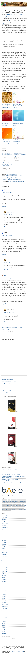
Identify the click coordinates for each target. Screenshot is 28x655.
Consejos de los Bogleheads (12, 174)
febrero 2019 (4, 529)
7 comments (21, 14)
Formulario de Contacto (6, 392)
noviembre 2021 (5, 517)
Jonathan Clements (11, 508)
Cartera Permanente (17, 502)
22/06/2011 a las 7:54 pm (9, 262)
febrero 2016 (4, 565)
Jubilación (16, 508)
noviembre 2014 (5, 589)
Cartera (5, 502)
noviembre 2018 (5, 535)
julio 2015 (4, 575)
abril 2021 (4, 521)
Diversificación (23, 502)
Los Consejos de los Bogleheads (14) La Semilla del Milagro (6, 141)
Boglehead (20, 501)
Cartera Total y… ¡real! (6, 385)
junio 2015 (4, 577)
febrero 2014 (4, 600)
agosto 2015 (4, 573)
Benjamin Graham (4, 501)
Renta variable (14, 509)
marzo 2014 (4, 598)
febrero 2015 (4, 583)
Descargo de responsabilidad (7, 379)
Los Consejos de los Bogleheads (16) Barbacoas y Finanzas (17, 141)
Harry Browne (14, 506)
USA (2, 510)
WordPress (12, 651)
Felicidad (13, 505)
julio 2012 (4, 610)
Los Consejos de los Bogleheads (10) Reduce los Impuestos (19, 154)
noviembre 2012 (5, 606)
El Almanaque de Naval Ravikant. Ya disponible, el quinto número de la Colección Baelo (13, 470)
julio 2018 (4, 540)
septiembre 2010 (5, 633)
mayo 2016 (4, 563)
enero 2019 (4, 531)
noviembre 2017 (5, 554)
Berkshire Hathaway (11, 501)
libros (3, 509)
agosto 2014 (4, 594)
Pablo (5, 275)
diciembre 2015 (5, 567)
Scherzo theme (21, 651)
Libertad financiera (18, 175)
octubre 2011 (4, 617)
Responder (4, 206)
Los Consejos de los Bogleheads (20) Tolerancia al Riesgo (6, 105)
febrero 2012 (4, 612)
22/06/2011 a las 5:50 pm (7, 235)
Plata (7, 509)
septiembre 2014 (5, 592)
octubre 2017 (4, 556)
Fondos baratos (20, 505)
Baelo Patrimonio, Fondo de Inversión (9, 381)
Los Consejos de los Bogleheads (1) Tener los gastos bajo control (7, 164)
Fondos (17, 505)
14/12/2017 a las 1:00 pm (7, 278)
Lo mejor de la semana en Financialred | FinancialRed (12, 327)
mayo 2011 (4, 627)
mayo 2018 (4, 544)
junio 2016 (4, 562)
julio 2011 (4, 623)
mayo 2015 (4, 579)
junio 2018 (4, 542)
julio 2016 (4, 560)
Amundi (9, 499)
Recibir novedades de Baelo (7, 390)
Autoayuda (18, 499)
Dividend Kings (10, 504)
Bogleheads (6, 17)
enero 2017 (4, 558)
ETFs (22, 504)
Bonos (3, 502)
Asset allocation (13, 499)
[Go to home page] (14, 5)
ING (17, 506)
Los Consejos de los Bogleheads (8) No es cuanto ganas (6, 123)
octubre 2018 (4, 536)
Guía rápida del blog (6, 383)
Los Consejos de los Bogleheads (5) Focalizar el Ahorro (18, 105)
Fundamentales (8, 189)
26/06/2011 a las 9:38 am (5, 329)
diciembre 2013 (5, 604)
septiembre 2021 (5, 519)
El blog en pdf (4, 388)
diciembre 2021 (5, 515)
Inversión (3, 508)
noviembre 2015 (5, 569)
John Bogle (11, 20)
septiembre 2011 (5, 619)
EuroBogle (3, 505)
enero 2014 (4, 602)
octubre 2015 (4, 571)
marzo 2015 (4, 581)
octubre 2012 (4, 608)
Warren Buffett (8, 510)
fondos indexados (8, 506)
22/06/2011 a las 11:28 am (9, 214)
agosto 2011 (4, 621)
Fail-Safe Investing (9, 505)
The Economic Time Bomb (21, 509)
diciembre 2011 (5, 616)
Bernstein (16, 501)
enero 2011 (4, 631)
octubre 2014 (4, 590)
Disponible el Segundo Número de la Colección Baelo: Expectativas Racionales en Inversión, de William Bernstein (13, 483)
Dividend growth (4, 504)
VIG (4, 510)
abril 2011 (4, 629)
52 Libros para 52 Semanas (7, 387)
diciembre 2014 (5, 587)
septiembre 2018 (5, 538)
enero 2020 (4, 525)
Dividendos (14, 504)
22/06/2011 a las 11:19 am (7, 192)
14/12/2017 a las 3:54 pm (9, 312)
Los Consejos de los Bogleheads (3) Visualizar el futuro (7, 154)
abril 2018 (4, 546)
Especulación (19, 504)
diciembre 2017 (5, 552)
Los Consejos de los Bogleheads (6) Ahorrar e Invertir (18, 123)
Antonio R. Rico (9, 14)
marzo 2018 (4, 548)
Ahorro (7, 175)
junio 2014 (4, 596)
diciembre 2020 (5, 523)
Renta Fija (9, 509)
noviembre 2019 (5, 527)
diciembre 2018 (5, 533)
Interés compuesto (22, 506)
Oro (4, 509)
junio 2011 (4, 625)
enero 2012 (4, 614)
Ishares (6, 508)
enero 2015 (4, 585)
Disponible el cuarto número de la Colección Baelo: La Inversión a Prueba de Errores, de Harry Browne (12, 473)
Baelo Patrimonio (23, 499)
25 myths (3, 499)
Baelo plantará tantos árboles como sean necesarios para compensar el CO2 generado (12, 480)
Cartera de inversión (10, 502)
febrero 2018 (4, 550)
